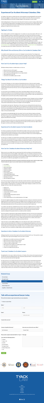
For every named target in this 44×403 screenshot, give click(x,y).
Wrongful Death (5, 346)
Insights (22, 388)
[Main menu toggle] (39, 1)
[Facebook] (20, 399)
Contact (22, 390)
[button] (34, 2)
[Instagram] (24, 399)
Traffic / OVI (4, 341)
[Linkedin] (22, 399)
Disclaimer (22, 392)
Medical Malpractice (6, 347)
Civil (3, 349)
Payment (22, 389)
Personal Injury (5, 344)
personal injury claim (5, 44)
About (22, 385)
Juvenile (3, 342)
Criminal (3, 339)
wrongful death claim (32, 44)
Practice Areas (22, 386)
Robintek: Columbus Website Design (29, 394)
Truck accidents (7, 165)
